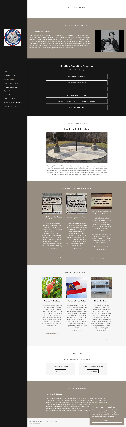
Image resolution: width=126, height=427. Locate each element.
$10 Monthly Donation (77, 76)
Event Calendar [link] (9, 95)
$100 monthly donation (76, 95)
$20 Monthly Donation (77, 82)
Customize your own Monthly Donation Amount (76, 101)
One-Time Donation (76, 107)
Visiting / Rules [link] (9, 75)
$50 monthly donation (77, 89)
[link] (12, 37)
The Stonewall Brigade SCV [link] (13, 102)
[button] (15, 106)
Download (60, 371)
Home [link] (6, 72)
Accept (107, 421)
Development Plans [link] (11, 83)
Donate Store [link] (9, 79)
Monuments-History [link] (11, 87)
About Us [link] (7, 91)
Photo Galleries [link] (9, 98)
